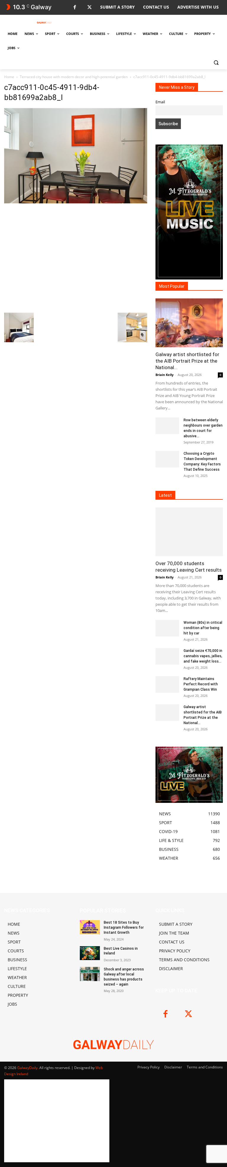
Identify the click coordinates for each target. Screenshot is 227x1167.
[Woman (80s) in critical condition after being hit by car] (167, 628)
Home (9, 76)
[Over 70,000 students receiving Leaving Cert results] (189, 531)
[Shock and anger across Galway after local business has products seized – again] (90, 974)
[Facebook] (74, 7)
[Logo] (44, 22)
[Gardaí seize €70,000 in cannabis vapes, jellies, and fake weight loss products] (167, 656)
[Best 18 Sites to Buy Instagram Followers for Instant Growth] (90, 927)
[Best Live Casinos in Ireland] (90, 953)
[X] (89, 7)
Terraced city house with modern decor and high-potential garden (74, 76)
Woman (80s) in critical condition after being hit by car (203, 628)
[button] (216, 62)
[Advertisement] (75, 257)
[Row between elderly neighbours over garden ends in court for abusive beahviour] (167, 425)
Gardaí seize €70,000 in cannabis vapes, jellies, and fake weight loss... (203, 656)
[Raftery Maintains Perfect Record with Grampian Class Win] (167, 684)
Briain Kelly (164, 374)
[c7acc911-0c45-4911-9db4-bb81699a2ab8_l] (75, 201)
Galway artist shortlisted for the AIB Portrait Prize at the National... (187, 360)
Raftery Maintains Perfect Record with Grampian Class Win (201, 684)
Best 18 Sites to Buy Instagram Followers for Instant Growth (124, 927)
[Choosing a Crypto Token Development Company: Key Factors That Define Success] (167, 459)
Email (160, 102)
